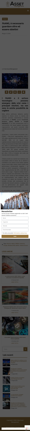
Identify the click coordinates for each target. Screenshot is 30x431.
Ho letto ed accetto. (15, 233)
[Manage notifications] (27, 428)
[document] (15, 215)
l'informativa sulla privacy (20, 233)
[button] (27, 194)
